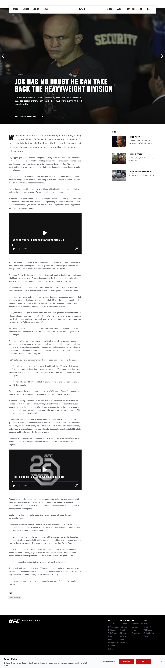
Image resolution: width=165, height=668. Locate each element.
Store (110, 640)
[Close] (161, 661)
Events (15, 9)
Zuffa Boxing (131, 9)
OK (143, 661)
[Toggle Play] (14, 248)
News (46, 9)
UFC (109, 621)
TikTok (122, 640)
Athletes (36, 9)
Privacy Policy (149, 627)
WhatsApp (123, 633)
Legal (146, 621)
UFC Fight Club (113, 643)
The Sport (111, 624)
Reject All (126, 661)
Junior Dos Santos (15, 597)
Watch (119, 9)
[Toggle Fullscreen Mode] (76, 248)
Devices (135, 627)
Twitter (122, 643)
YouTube (123, 636)
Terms (146, 624)
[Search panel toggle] (148, 9)
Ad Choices (148, 630)
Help (133, 621)
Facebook (123, 624)
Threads (123, 630)
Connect (109, 9)
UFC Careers (112, 630)
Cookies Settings (109, 661)
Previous (4, 56)
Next (161, 56)
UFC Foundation (113, 627)
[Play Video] (45, 233)
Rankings (26, 9)
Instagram (123, 627)
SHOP (141, 9)
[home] (83, 9)
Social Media (125, 621)
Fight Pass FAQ (137, 624)
